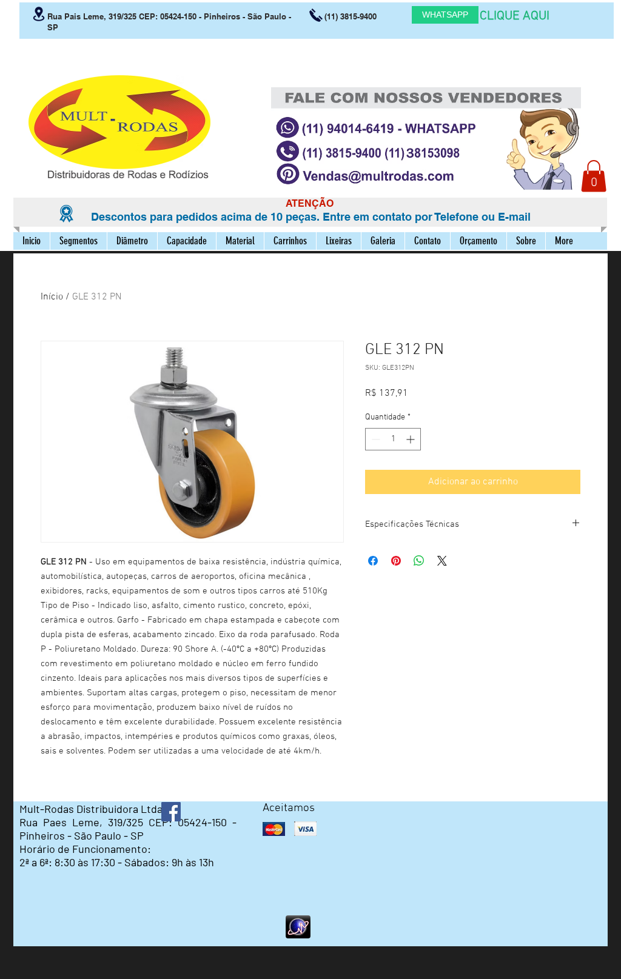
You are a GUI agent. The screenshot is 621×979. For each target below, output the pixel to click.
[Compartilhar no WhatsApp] (419, 560)
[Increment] (411, 439)
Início (52, 297)
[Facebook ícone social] (171, 811)
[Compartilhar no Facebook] (373, 560)
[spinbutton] (393, 439)
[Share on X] (442, 560)
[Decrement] (374, 439)
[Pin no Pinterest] (396, 560)
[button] (593, 176)
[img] (274, 829)
